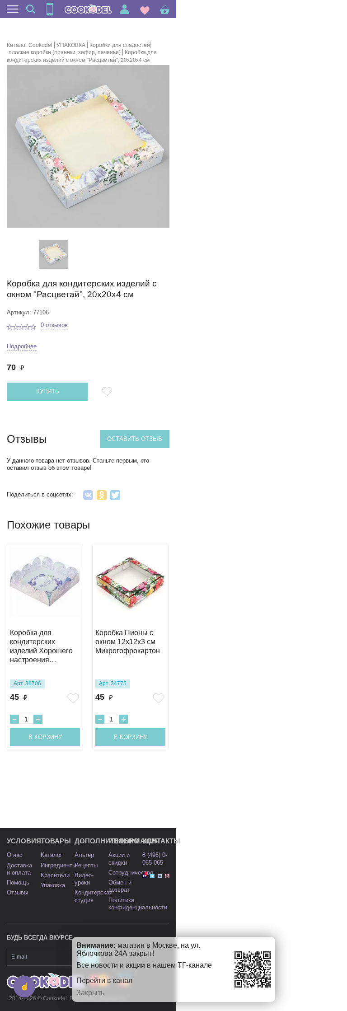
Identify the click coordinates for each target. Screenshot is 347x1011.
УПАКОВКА (70, 45)
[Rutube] (144, 876)
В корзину (45, 737)
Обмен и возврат (119, 886)
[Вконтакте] (160, 876)
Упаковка (53, 885)
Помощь (18, 882)
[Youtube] (167, 876)
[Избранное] (145, 9)
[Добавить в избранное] (108, 392)
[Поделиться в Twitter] (115, 495)
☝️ (24, 986)
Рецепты (86, 865)
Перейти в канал (104, 980)
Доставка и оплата (19, 869)
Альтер (84, 855)
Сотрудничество (130, 872)
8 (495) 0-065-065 (154, 859)
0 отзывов (54, 325)
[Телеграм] (152, 876)
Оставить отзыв (134, 438)
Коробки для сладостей (119, 45)
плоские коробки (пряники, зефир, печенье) (65, 52)
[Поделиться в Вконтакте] (88, 495)
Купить (47, 391)
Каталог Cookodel (29, 45)
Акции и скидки (119, 859)
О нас (15, 855)
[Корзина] (164, 9)
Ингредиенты (58, 865)
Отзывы (17, 892)
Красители (55, 875)
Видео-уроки (84, 879)
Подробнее (22, 346)
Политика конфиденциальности (137, 904)
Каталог (51, 855)
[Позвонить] (49, 9)
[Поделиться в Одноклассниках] (102, 495)
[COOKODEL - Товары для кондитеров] (88, 9)
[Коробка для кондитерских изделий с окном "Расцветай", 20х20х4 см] (53, 254)
